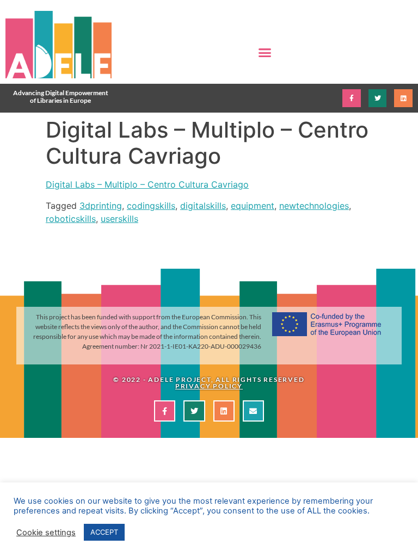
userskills (119, 218)
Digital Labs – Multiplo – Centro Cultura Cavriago (147, 184)
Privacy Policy (209, 386)
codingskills (151, 205)
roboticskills (71, 218)
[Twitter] (377, 98)
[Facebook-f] (351, 98)
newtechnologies (314, 205)
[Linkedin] (403, 98)
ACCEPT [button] (104, 532)
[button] (265, 52)
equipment (252, 205)
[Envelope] (253, 411)
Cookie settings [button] (46, 532)
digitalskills (203, 205)
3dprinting (100, 205)
